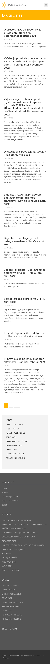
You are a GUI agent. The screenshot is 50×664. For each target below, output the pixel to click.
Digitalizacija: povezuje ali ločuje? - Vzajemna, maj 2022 (25, 153)
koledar (5, 492)
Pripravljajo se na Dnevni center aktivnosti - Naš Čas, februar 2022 (24, 360)
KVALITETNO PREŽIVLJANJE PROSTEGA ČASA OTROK (24, 524)
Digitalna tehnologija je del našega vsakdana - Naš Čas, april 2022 (24, 241)
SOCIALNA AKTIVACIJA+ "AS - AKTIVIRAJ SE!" (20, 532)
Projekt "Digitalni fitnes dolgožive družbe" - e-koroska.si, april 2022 (25, 335)
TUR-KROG (6, 553)
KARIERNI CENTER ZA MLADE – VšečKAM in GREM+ (24, 545)
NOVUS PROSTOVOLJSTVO (13, 549)
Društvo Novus (13, 655)
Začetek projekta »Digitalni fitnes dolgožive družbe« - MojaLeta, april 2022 (25, 273)
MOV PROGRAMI (9, 562)
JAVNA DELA (7, 566)
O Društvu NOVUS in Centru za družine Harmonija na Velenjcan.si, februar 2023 (22, 32)
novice (4, 488)
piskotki (5, 505)
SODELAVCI (11, 437)
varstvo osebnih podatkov (31, 655)
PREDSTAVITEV (12, 429)
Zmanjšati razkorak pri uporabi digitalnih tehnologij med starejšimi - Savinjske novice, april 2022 (25, 199)
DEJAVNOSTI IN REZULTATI (17, 441)
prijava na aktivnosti (10, 500)
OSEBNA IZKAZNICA (14, 424)
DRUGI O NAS (11, 449)
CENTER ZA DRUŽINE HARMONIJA (16, 520)
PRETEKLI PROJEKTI (10, 570)
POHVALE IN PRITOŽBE (16, 453)
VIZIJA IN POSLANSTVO (15, 433)
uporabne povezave (10, 496)
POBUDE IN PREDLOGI (15, 458)
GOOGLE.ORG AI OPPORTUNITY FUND (18, 537)
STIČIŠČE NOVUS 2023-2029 (14, 528)
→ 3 (16, 405)
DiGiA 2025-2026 (9, 541)
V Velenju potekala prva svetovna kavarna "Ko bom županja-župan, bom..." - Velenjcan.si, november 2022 (25, 63)
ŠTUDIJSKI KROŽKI (9, 557)
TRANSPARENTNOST (15, 445)
